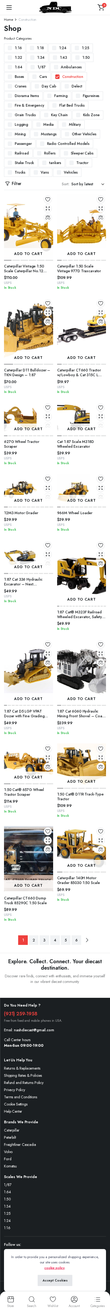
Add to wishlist (48, 199)
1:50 (85, 57)
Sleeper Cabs (82, 153)
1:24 (62, 48)
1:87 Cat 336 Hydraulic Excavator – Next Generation (23, 584)
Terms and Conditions (20, 1097)
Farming (61, 95)
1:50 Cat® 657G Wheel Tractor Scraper (24, 792)
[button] (101, 7)
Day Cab (49, 86)
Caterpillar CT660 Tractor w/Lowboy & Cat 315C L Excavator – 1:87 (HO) (79, 374)
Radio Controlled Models (68, 143)
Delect (77, 86)
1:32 (18, 57)
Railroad (22, 153)
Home (8, 19)
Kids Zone (91, 115)
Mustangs (49, 134)
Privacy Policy (14, 1089)
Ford (7, 1159)
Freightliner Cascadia (20, 1144)
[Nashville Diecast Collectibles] (55, 7)
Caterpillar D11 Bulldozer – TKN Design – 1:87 (27, 372)
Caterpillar (11, 1130)
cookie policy (54, 1267)
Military (75, 124)
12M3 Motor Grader (21, 513)
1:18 (40, 48)
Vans (45, 172)
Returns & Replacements (22, 1068)
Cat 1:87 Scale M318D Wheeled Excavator (75, 444)
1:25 (85, 48)
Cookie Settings (16, 1104)
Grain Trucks (25, 115)
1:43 (63, 57)
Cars (43, 76)
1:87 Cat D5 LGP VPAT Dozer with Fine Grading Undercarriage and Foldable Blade (28, 718)
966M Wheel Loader (75, 513)
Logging (21, 124)
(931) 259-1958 (20, 1013)
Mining (20, 134)
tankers (55, 162)
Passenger (23, 143)
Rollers (50, 153)
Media (48, 124)
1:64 (18, 67)
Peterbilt (10, 1137)
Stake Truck (24, 162)
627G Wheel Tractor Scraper (21, 444)
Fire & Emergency (29, 105)
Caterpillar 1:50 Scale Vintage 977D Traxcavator (79, 268)
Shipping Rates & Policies (23, 1075)
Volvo (8, 1151)
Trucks (20, 172)
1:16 (18, 48)
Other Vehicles (84, 134)
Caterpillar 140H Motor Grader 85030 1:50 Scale (78, 880)
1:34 (40, 57)
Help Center (13, 1111)
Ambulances (71, 67)
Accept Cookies (55, 1280)
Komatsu (10, 1166)
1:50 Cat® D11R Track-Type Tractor (80, 796)
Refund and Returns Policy (24, 1082)
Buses (19, 76)
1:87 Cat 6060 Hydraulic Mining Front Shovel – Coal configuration (80, 716)
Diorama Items (27, 95)
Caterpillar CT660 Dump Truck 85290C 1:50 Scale (25, 900)
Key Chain (59, 115)
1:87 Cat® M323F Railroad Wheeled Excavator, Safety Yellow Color (79, 616)
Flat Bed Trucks (72, 105)
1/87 (41, 67)
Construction (72, 76)
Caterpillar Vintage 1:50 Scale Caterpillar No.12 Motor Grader (24, 270)
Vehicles (71, 172)
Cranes (20, 86)
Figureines (91, 95)
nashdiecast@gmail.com (34, 1030)
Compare (48, 217)
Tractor (82, 162)
